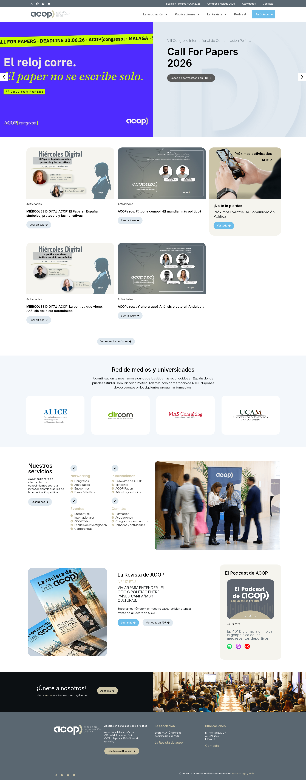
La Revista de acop (169, 742)
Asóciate (262, 14)
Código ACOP (172, 736)
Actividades (249, 3)
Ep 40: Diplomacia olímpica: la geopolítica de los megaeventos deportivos (250, 635)
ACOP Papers (212, 736)
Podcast (240, 14)
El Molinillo (210, 739)
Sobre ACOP (161, 732)
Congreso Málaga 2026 (221, 3)
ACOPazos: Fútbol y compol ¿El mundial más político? (159, 211)
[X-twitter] (31, 3)
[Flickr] (43, 3)
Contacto (268, 3)
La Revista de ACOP (215, 732)
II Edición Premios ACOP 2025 (183, 3)
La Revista (214, 14)
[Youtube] (49, 3)
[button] (4, 77)
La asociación (153, 14)
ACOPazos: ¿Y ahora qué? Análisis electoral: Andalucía (161, 306)
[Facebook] (37, 3)
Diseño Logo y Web (243, 773)
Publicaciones (185, 14)
